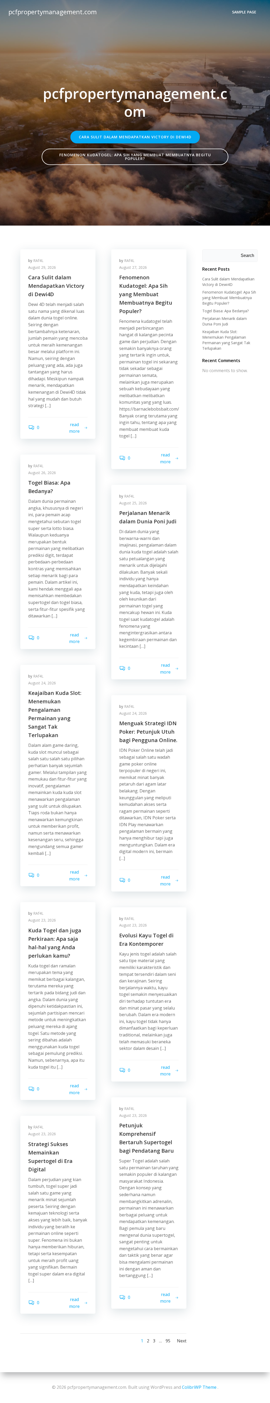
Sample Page (244, 11)
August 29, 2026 (42, 267)
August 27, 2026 (133, 267)
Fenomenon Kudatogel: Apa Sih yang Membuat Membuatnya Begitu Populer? (229, 298)
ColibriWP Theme (199, 1387)
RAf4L (38, 260)
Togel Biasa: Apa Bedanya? (225, 310)
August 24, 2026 (42, 682)
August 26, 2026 (42, 472)
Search (247, 255)
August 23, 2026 (42, 920)
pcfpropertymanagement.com (52, 11)
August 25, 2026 (133, 502)
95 (168, 1341)
